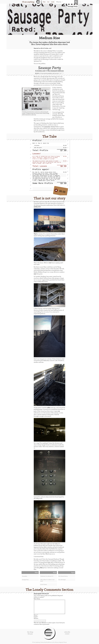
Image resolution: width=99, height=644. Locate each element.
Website (36, 618)
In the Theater (43, 584)
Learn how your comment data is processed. (49, 623)
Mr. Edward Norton (63, 576)
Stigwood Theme (63, 642)
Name (36, 615)
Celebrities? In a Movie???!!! (46, 576)
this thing (30, 632)
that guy (30, 634)
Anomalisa (24, 576)
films (44, 2)
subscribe (67, 632)
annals (52, 2)
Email (36, 616)
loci (48, 2)
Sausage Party (49, 67)
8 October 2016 (40, 71)
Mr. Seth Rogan (62, 579)
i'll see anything (28, 2)
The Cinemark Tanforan (55, 71)
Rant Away (37, 599)
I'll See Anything (36, 642)
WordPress (48, 642)
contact (67, 634)
